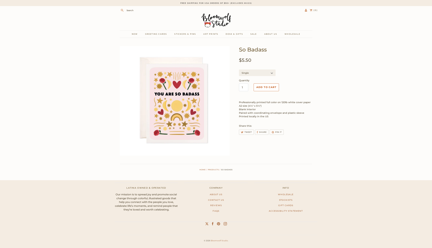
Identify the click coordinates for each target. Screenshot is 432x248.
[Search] (122, 10)
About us (270, 34)
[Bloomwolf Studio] (216, 20)
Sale (253, 34)
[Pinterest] (218, 224)
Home (202, 170)
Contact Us (216, 200)
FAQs (216, 211)
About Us (216, 194)
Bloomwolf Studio (219, 240)
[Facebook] (212, 224)
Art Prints (210, 34)
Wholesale (292, 34)
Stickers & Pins (185, 34)
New (135, 34)
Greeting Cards (156, 34)
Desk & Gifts (234, 34)
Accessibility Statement (286, 211)
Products (213, 170)
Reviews (216, 205)
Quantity (244, 80)
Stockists (286, 200)
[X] (207, 224)
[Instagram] (225, 224)
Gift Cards (285, 205)
